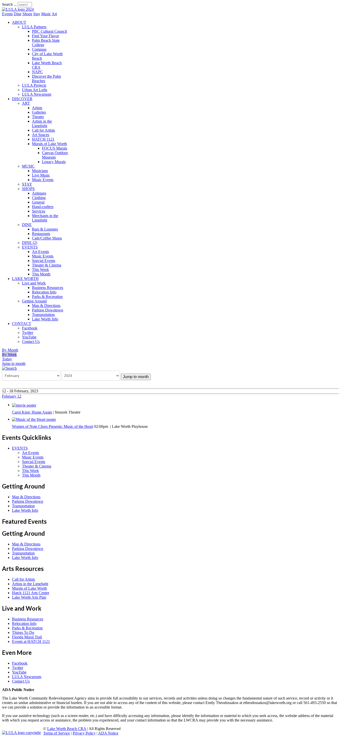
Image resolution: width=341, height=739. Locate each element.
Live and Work (34, 283)
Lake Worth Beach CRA (66, 729)
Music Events (42, 180)
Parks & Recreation (47, 296)
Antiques (39, 193)
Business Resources (47, 287)
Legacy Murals (54, 162)
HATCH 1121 (43, 139)
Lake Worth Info (45, 319)
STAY (27, 184)
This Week (40, 269)
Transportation (43, 314)
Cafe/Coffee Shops (47, 238)
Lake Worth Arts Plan (29, 597)
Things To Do (23, 632)
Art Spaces (40, 135)
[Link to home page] (18, 9)
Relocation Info (44, 292)
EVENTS (30, 247)
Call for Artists (43, 130)
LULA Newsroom (36, 94)
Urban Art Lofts (34, 90)
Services (38, 211)
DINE (27, 225)
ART (26, 103)
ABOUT (19, 22)
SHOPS (28, 189)
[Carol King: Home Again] (24, 405)
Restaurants (41, 234)
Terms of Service (56, 733)
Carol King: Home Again (32, 412)
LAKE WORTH (25, 278)
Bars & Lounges (45, 229)
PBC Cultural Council (49, 31)
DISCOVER (22, 99)
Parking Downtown (47, 310)
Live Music (41, 175)
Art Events (40, 251)
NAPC (37, 72)
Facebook (29, 328)
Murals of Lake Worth (49, 144)
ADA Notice (108, 733)
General (38, 202)
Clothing (39, 198)
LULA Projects (34, 85)
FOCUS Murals (54, 148)
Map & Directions (46, 305)
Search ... (9, 4)
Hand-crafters (42, 207)
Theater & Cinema (46, 265)
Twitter (27, 332)
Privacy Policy (84, 733)
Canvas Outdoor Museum (55, 155)
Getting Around (34, 301)
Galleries (39, 112)
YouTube (29, 337)
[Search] (9, 368)
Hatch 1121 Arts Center (30, 593)
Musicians (40, 171)
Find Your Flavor (45, 36)
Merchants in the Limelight (45, 218)
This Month (41, 274)
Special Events (43, 260)
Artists (37, 108)
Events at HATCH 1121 (31, 641)
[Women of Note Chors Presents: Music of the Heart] (34, 419)
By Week (9, 354)
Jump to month (13, 363)
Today (7, 359)
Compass (39, 49)
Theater (38, 117)
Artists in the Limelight (42, 123)
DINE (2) (29, 243)
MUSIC (28, 166)
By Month (10, 350)
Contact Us (31, 341)
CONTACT (21, 323)
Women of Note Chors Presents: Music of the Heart (52, 426)
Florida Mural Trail (27, 637)
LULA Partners (34, 27)
